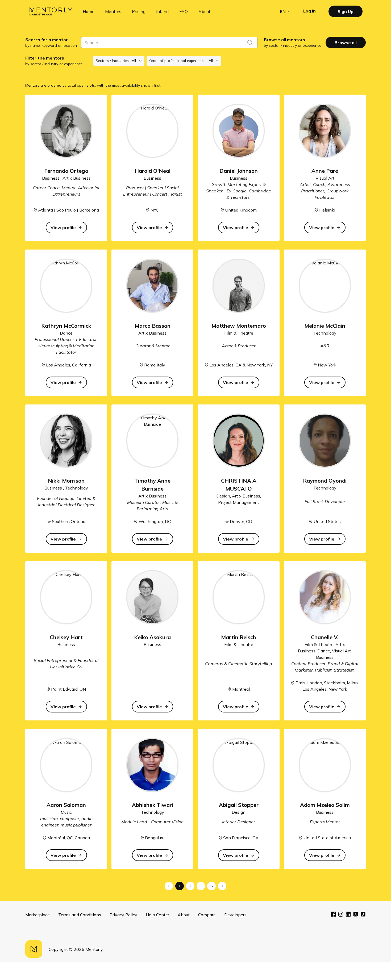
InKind (162, 11)
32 (211, 886)
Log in (309, 11)
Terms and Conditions (79, 914)
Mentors (113, 11)
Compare (207, 914)
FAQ (183, 11)
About (204, 11)
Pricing (138, 11)
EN (283, 11)
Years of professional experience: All (181, 60)
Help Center (157, 914)
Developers (235, 914)
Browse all (346, 42)
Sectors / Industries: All (115, 60)
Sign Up (345, 11)
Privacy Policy (123, 914)
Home (88, 11)
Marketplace (37, 914)
